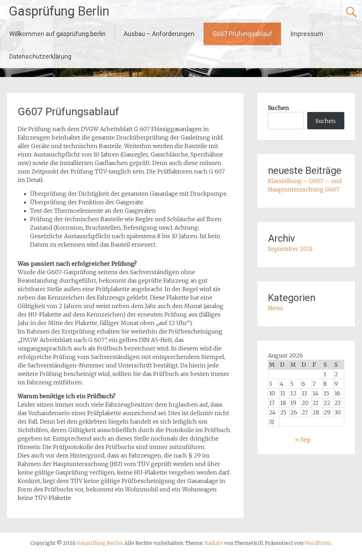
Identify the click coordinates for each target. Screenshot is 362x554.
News (275, 308)
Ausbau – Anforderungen (159, 33)
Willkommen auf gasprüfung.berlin (57, 33)
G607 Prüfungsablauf (242, 33)
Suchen (278, 107)
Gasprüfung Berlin (59, 11)
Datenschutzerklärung (40, 56)
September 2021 (290, 248)
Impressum (306, 33)
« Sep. (303, 439)
